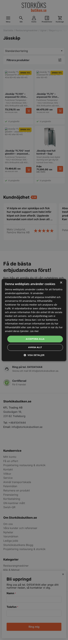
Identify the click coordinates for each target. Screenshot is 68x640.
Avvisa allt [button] (35, 347)
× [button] (61, 282)
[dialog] (34, 320)
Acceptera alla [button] (35, 338)
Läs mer (34, 331)
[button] (34, 355)
